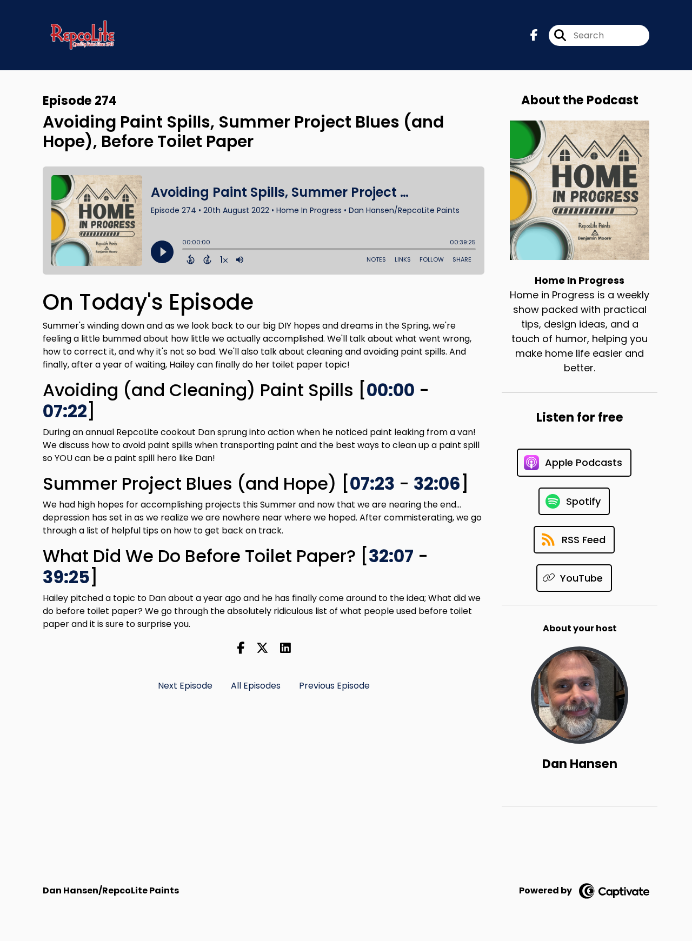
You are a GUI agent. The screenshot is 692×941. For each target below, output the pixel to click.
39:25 (66, 577)
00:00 (391, 390)
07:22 (65, 411)
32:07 (391, 556)
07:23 (372, 483)
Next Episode (185, 685)
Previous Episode (334, 685)
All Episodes (256, 685)
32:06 (437, 483)
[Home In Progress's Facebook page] (534, 35)
